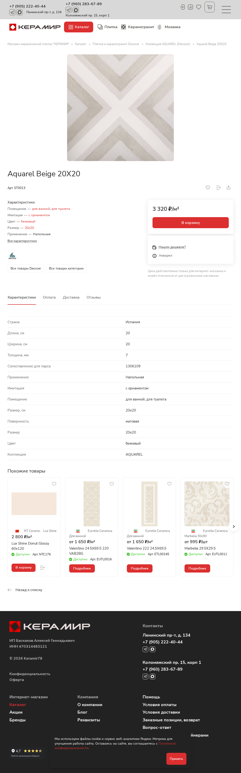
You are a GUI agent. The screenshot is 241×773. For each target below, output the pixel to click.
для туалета (61, 209)
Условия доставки (161, 712)
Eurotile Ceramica (100, 531)
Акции (16, 712)
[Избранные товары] (198, 7)
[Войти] (182, 7)
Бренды (17, 720)
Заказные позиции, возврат (171, 720)
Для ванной (77, 536)
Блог (82, 712)
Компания (87, 697)
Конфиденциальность (29, 674)
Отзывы (94, 297)
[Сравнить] (219, 187)
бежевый (28, 221)
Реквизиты (88, 720)
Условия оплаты (160, 705)
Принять (176, 759)
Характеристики (22, 297)
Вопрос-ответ (157, 727)
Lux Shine (49, 531)
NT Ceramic (32, 531)
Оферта (16, 679)
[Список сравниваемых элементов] (190, 7)
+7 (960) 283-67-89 (84, 4)
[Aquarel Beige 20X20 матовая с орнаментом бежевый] (120, 107)
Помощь (151, 697)
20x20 (29, 228)
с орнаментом (39, 215)
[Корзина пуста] (210, 7)
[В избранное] (208, 187)
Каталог (17, 705)
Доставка (71, 297)
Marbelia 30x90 (196, 536)
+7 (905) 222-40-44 (27, 6)
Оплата (49, 297)
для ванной (41, 209)
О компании (89, 705)
